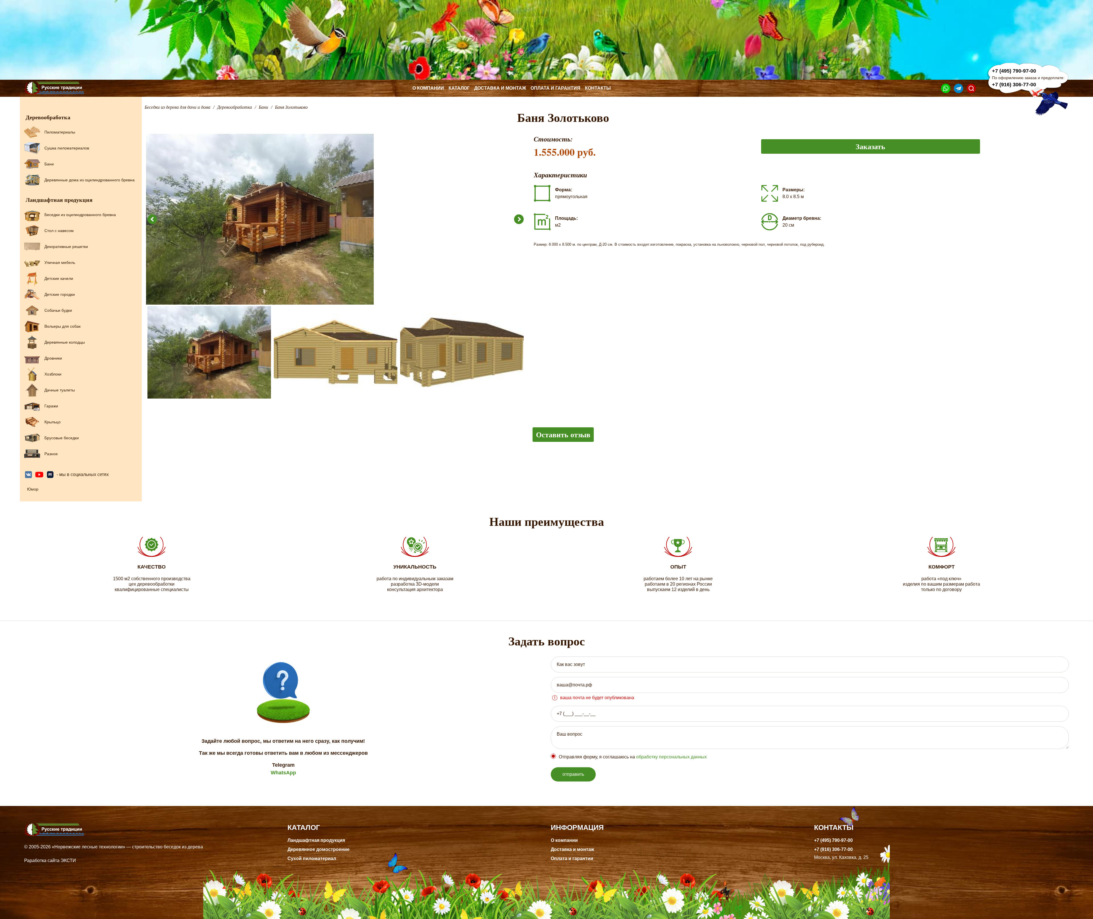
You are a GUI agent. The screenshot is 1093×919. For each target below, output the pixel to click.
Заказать (870, 146)
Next (519, 219)
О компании (428, 88)
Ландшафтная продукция (316, 840)
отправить (573, 774)
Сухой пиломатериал (311, 858)
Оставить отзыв (563, 434)
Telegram (283, 765)
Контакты (598, 88)
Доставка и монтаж (500, 88)
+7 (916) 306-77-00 (1014, 84)
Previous (152, 219)
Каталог (459, 88)
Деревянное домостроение (318, 849)
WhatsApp (283, 773)
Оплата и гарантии (572, 858)
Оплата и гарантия (555, 88)
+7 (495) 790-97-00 (1014, 71)
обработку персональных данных (671, 756)
